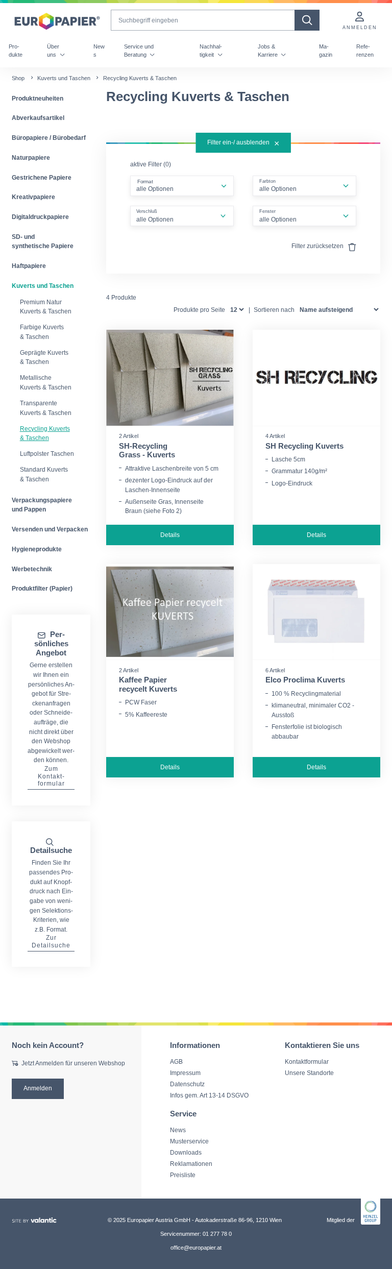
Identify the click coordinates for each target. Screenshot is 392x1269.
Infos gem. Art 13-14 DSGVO (209, 1095)
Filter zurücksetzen (318, 245)
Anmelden (37, 1088)
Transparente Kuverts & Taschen (45, 408)
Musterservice (189, 1141)
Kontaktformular (307, 1061)
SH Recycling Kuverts (304, 446)
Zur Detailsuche (51, 941)
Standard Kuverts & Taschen (44, 474)
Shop (18, 78)
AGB (176, 1061)
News (99, 50)
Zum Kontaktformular (51, 776)
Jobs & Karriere (268, 50)
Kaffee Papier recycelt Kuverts (148, 684)
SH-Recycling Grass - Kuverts (147, 450)
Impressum (185, 1072)
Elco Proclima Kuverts (305, 680)
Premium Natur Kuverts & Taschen (45, 307)
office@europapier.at (196, 1247)
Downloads (186, 1152)
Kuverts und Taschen (63, 78)
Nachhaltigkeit (211, 50)
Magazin (325, 50)
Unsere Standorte (309, 1072)
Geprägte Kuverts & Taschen (44, 357)
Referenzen (365, 50)
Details (170, 534)
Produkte (15, 50)
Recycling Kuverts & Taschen (45, 433)
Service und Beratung (139, 50)
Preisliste (182, 1175)
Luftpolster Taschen (47, 453)
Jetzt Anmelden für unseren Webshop (73, 1063)
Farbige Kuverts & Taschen (42, 332)
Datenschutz (187, 1084)
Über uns (53, 50)
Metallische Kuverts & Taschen (45, 382)
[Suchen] (307, 20)
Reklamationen (191, 1163)
